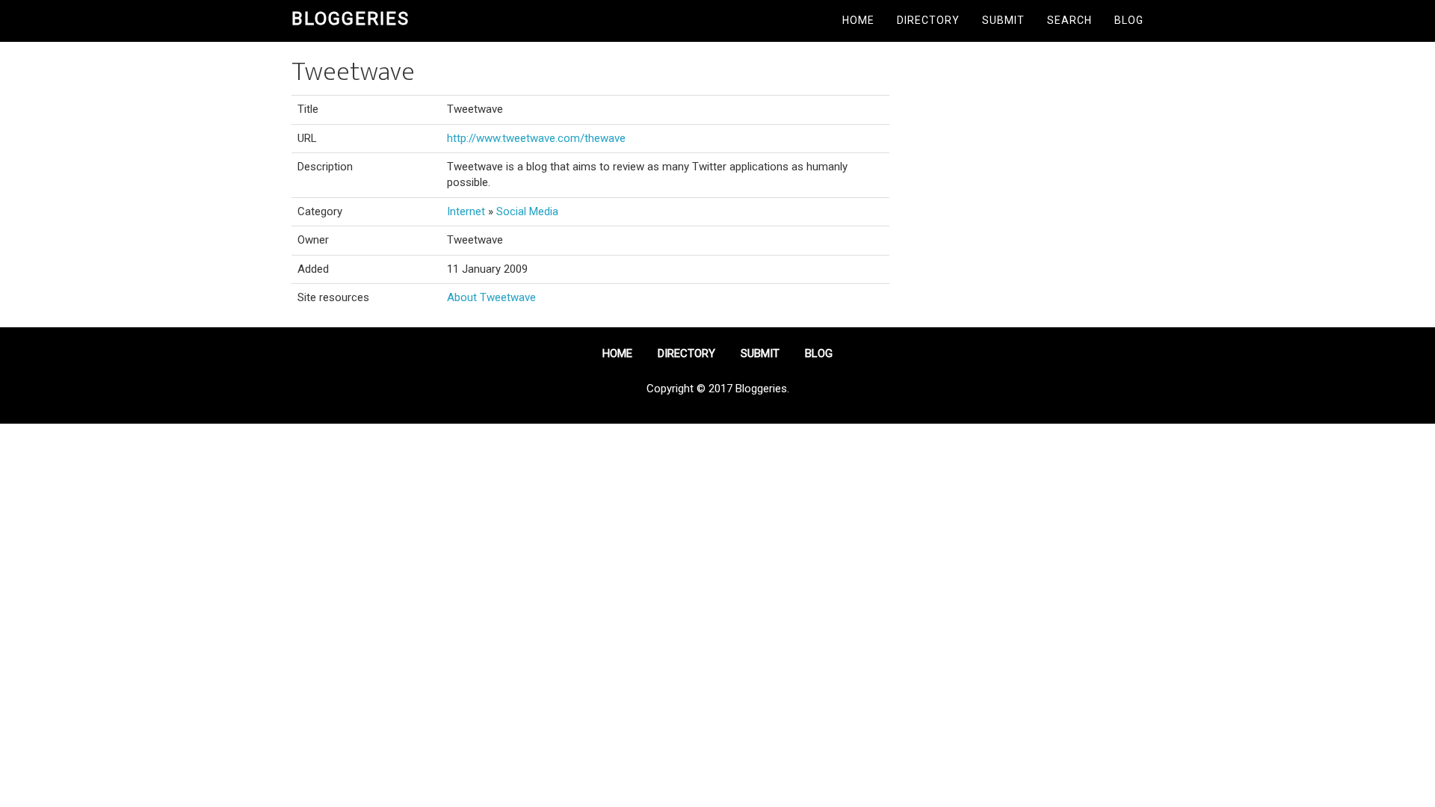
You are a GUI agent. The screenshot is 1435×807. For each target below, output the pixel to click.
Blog (1129, 20)
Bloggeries (350, 18)
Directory (928, 20)
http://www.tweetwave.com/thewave (536, 138)
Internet (466, 211)
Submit (1003, 20)
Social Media (527, 211)
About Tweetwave (491, 297)
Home (858, 20)
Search (1069, 20)
